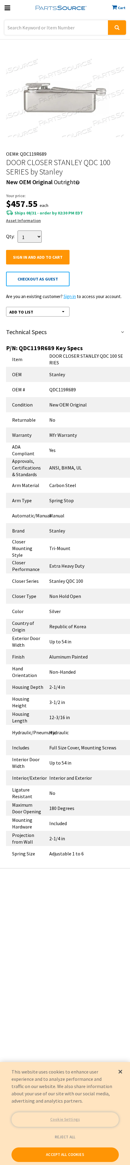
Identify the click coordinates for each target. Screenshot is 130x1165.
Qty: (10, 236)
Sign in (69, 296)
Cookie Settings (65, 1119)
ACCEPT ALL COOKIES (65, 1154)
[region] (65, 1113)
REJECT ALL (65, 1137)
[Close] (120, 1071)
